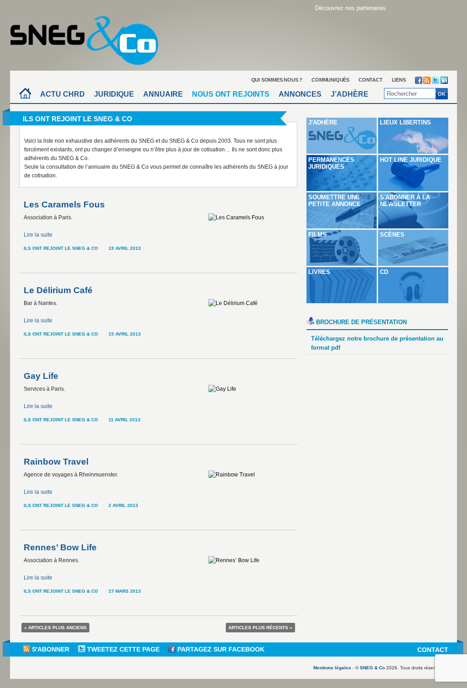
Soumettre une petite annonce (334, 200)
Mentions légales (332, 667)
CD (384, 272)
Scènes (392, 234)
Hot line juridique (410, 159)
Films (317, 234)
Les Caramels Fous (64, 204)
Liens (399, 80)
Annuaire (163, 94)
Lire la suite (38, 235)
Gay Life (41, 376)
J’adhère (349, 94)
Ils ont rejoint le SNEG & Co (61, 248)
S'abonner (50, 649)
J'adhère (322, 122)
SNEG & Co (372, 667)
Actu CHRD (62, 94)
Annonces (300, 94)
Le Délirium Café (58, 290)
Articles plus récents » (260, 627)
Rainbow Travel (56, 461)
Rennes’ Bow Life (60, 547)
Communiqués (330, 80)
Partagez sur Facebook (220, 649)
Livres (319, 272)
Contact (370, 80)
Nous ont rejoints (231, 94)
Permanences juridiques (331, 163)
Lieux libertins (405, 122)
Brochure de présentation (361, 322)
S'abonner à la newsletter (405, 200)
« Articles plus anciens (55, 627)
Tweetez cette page (123, 649)
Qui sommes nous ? (277, 80)
